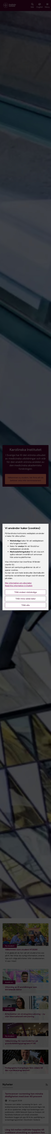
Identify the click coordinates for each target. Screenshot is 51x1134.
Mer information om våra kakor (18, 583)
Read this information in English (18, 585)
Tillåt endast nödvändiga (25, 592)
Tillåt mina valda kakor (25, 598)
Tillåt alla (25, 605)
